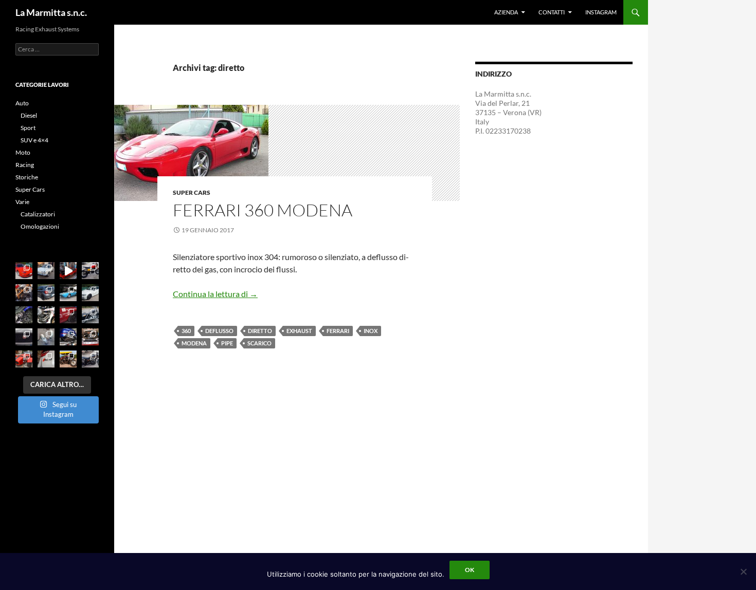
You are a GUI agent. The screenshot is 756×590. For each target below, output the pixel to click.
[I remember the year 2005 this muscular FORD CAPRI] (90, 336)
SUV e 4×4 (34, 140)
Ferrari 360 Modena (262, 209)
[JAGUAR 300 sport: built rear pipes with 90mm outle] (23, 336)
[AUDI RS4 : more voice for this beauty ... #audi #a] (46, 359)
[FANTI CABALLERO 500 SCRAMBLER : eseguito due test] (90, 270)
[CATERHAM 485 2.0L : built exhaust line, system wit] (23, 359)
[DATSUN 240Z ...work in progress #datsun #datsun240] (68, 314)
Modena (194, 343)
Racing (24, 165)
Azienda (506, 12)
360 (186, 330)
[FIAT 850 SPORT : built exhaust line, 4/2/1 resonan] (46, 270)
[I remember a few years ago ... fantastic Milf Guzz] (46, 314)
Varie (22, 202)
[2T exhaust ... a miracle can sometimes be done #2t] (46, 336)
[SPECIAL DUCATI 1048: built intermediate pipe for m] (23, 292)
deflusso (219, 330)
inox (370, 330)
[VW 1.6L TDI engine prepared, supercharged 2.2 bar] (23, 314)
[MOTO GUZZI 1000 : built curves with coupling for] (68, 359)
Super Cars (191, 192)
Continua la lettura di (215, 294)
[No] (743, 571)
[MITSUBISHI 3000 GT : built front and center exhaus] (23, 270)
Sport (28, 128)
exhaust (299, 330)
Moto (22, 152)
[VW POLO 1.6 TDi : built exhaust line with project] (46, 292)
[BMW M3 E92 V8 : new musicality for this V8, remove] (90, 292)
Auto (22, 103)
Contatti (551, 12)
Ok (469, 570)
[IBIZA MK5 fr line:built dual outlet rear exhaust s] (68, 336)
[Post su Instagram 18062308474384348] (68, 270)
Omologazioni (40, 226)
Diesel (29, 115)
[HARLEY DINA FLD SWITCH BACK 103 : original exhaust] (90, 314)
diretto (260, 330)
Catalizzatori (38, 214)
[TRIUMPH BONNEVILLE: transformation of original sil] (90, 359)
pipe (227, 343)
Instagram (601, 12)
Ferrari (338, 330)
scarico (259, 343)
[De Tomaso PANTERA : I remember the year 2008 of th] (68, 292)
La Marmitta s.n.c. (51, 12)
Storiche (26, 177)
